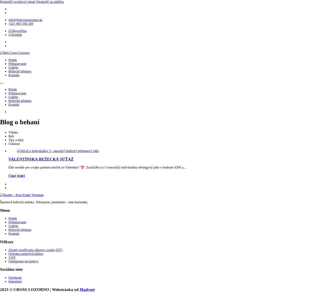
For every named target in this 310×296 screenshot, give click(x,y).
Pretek (12, 60)
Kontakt (13, 75)
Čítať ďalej (16, 176)
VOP (11, 257)
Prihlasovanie (17, 64)
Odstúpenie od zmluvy (23, 261)
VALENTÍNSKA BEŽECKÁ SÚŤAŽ (41, 159)
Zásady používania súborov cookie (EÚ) (35, 250)
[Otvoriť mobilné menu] (1, 83)
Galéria (13, 67)
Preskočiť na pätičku (50, 2)
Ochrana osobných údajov (25, 254)
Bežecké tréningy (20, 71)
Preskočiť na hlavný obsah (17, 2)
